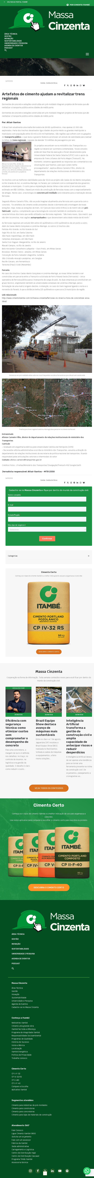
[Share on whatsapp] (80, 85)
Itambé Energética (20, 1051)
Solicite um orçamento (21, 1136)
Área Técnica (10, 34)
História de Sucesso (20, 1042)
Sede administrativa (20, 1146)
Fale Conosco (17, 1130)
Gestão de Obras (51, 83)
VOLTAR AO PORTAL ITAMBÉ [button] (17, 2)
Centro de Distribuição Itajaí (24, 1153)
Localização (17, 1048)
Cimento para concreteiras (23, 1111)
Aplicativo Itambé (19, 1089)
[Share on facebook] (64, 85)
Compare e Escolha (20, 1086)
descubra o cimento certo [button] (49, 887)
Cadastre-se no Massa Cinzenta (25, 1007)
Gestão (7, 36)
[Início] (79, 5)
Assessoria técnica (20, 1162)
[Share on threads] (71, 85)
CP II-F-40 (16, 1083)
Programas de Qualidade (22, 1039)
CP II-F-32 (16, 1073)
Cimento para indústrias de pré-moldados (29, 1105)
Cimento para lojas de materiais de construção (32, 1115)
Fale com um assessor (21, 1140)
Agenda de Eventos (13, 46)
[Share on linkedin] (77, 85)
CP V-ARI (15, 1080)
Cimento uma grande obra (23, 1026)
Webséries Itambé (20, 1023)
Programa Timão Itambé (22, 1159)
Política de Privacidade (21, 1055)
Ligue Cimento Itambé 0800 (24, 1133)
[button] (4, 2)
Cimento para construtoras (23, 1108)
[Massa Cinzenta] (49, 20)
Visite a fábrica (18, 1045)
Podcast (8, 48)
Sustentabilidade (13, 41)
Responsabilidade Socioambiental (26, 1035)
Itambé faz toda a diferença (23, 1029)
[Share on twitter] (67, 85)
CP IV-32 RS (17, 1077)
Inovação (8, 39)
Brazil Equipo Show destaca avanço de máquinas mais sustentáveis (46, 727)
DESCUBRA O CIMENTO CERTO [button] (49, 652)
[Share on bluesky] (83, 85)
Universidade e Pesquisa (16, 43)
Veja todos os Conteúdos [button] (49, 788)
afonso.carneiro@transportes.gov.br (26, 460)
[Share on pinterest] (74, 85)
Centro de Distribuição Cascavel (25, 1156)
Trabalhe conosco (19, 1058)
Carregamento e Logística (23, 1149)
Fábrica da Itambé (19, 1143)
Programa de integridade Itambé (26, 1032)
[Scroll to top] (45, 1173)
